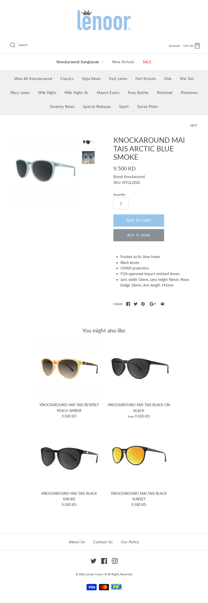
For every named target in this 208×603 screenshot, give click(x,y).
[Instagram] (115, 561)
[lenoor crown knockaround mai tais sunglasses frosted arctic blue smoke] (44, 170)
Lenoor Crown (94, 574)
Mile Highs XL (77, 92)
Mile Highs (47, 92)
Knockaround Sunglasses (80, 62)
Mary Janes (20, 92)
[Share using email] (162, 304)
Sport (124, 106)
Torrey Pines (147, 106)
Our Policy (130, 542)
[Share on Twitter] (135, 304)
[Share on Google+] (152, 304)
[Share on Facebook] (128, 304)
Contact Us (103, 542)
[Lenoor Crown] (104, 10)
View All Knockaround (33, 78)
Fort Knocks (145, 78)
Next (194, 125)
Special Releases (97, 106)
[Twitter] (93, 561)
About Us (77, 542)
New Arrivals (123, 62)
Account (174, 45)
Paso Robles (138, 92)
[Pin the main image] (143, 304)
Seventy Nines (62, 106)
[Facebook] (104, 561)
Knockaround (134, 176)
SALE (147, 62)
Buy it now (138, 235)
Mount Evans (108, 92)
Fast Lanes (118, 78)
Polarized (164, 92)
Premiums (189, 92)
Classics (67, 78)
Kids (168, 78)
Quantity (119, 194)
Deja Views (91, 78)
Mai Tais (187, 78)
